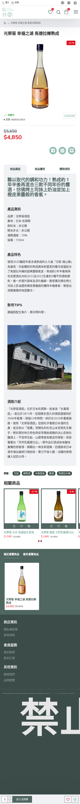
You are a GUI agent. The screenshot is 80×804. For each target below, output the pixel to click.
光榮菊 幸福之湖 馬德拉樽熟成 (21, 601)
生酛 (16, 473)
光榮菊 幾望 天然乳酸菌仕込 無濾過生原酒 (58, 532)
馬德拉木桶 (64, 473)
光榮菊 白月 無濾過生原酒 (19, 532)
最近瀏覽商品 (11, 554)
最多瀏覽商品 (31, 554)
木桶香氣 (40, 473)
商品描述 (15, 169)
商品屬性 (40, 169)
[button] (39, 541)
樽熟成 (27, 473)
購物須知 (65, 169)
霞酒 (51, 473)
